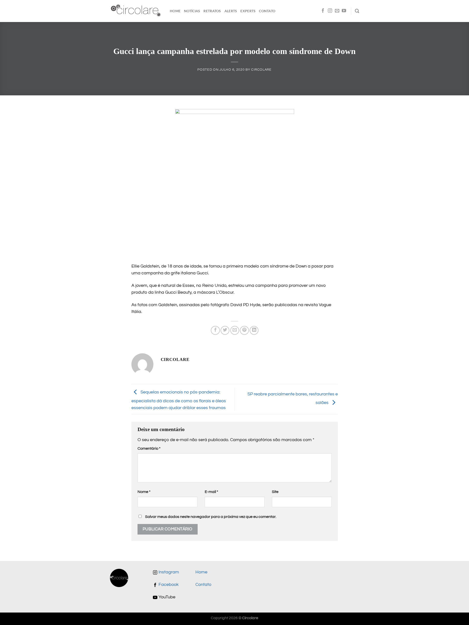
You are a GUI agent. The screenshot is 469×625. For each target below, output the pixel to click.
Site (275, 492)
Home (175, 11)
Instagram (168, 572)
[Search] (357, 11)
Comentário (149, 448)
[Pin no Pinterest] (244, 330)
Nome (144, 492)
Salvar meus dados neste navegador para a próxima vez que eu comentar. (210, 517)
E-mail (211, 492)
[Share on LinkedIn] (254, 330)
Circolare (261, 69)
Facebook (168, 584)
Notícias (192, 11)
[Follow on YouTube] (344, 11)
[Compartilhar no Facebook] (215, 330)
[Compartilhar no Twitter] (225, 330)
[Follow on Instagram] (330, 11)
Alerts (230, 11)
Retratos (212, 11)
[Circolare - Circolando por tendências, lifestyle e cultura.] (136, 11)
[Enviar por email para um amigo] (234, 330)
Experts (248, 11)
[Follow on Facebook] (323, 11)
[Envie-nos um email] (337, 11)
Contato (267, 11)
